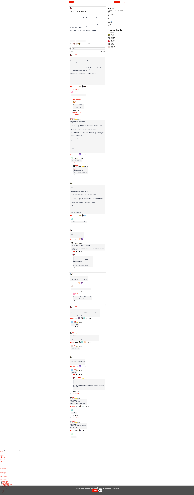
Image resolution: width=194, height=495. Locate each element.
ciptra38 (75, 157)
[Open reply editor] (87, 48)
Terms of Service (4, 482)
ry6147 (75, 345)
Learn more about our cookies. (114, 488)
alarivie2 (73, 273)
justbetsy (73, 118)
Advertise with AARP (3, 466)
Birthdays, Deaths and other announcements (115, 24)
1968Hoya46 (113, 46)
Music (109, 12)
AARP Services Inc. (3, 471)
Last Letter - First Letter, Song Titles (113, 17)
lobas (74, 433)
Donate (1, 453)
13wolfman (74, 421)
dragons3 (76, 101)
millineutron (77, 165)
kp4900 (75, 321)
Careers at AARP (2, 467)
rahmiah (75, 218)
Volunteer (1, 454)
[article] (87, 71)
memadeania (76, 242)
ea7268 (76, 293)
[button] (117, 2)
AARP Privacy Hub (5, 481)
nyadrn (73, 7)
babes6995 (75, 369)
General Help (110, 22)
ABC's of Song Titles (111, 14)
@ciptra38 (75, 169)
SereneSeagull (113, 40)
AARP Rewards (2, 456)
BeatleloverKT (113, 37)
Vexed (112, 43)
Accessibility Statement (5, 483)
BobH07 (112, 34)
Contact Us (1, 460)
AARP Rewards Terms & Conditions (7, 484)
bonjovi (73, 332)
